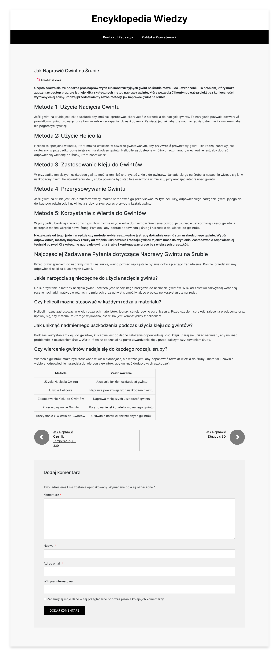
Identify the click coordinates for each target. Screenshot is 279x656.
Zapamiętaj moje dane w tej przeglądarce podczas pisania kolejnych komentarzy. (105, 599)
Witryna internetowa (58, 581)
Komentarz (52, 495)
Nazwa (50, 545)
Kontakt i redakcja (118, 37)
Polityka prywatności (159, 37)
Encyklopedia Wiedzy (140, 18)
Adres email (53, 563)
